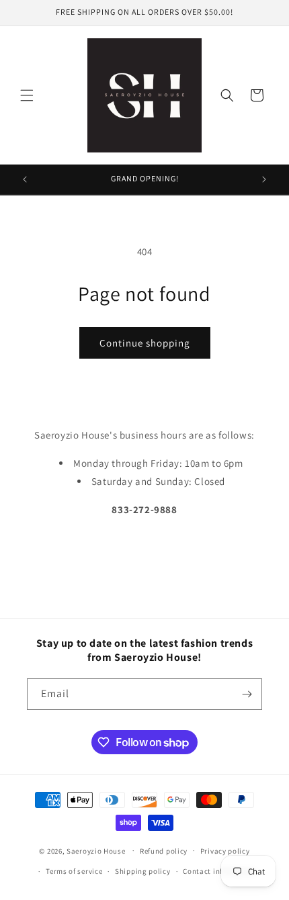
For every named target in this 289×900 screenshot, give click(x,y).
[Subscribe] (246, 694)
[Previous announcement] (25, 179)
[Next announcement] (264, 179)
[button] (27, 95)
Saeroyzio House (96, 850)
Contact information (219, 871)
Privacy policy (225, 851)
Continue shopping (144, 342)
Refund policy (164, 851)
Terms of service (74, 871)
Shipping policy (143, 871)
